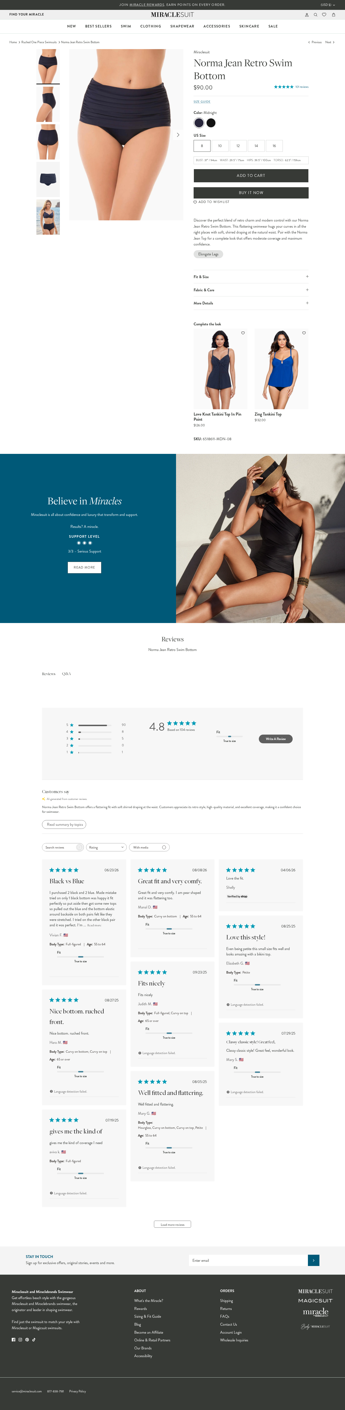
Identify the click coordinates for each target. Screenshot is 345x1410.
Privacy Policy (77, 1391)
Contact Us (228, 1324)
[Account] (306, 14)
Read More (84, 567)
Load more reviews (172, 1224)
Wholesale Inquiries (234, 1340)
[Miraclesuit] (172, 14)
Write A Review (276, 738)
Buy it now (251, 192)
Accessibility (143, 1356)
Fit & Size (201, 277)
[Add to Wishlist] (243, 333)
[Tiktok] (34, 1339)
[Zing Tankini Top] (282, 369)
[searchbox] (58, 847)
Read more (94, 925)
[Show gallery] (126, 134)
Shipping (226, 1300)
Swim (126, 26)
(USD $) (326, 5)
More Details (203, 303)
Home (13, 42)
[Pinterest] (27, 1339)
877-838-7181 (55, 1391)
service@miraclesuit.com (27, 1391)
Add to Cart (251, 175)
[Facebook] (13, 1339)
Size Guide (202, 102)
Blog (137, 1324)
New (71, 26)
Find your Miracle (26, 14)
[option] (126, 134)
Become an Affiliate (148, 1332)
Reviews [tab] (48, 674)
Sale (273, 26)
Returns (226, 1308)
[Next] (178, 135)
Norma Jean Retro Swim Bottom (80, 42)
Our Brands (143, 1348)
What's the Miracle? (148, 1300)
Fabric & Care (204, 290)
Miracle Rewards (147, 5)
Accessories (216, 26)
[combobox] (106, 847)
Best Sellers (98, 26)
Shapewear (182, 26)
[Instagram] (20, 1339)
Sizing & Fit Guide (147, 1316)
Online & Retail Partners (152, 1340)
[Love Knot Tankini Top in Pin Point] (221, 369)
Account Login (231, 1332)
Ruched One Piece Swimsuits (39, 42)
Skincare (249, 26)
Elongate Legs (208, 254)
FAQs (224, 1316)
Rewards (140, 1308)
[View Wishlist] (324, 14)
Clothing (150, 26)
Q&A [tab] (66, 674)
